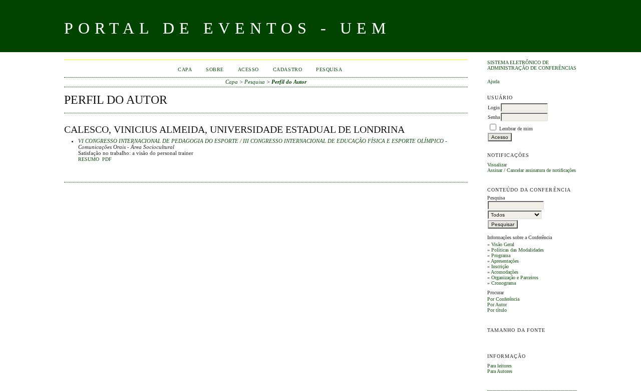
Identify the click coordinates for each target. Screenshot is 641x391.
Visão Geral (502, 244)
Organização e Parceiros (514, 277)
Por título (497, 310)
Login (494, 107)
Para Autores (499, 371)
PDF (107, 159)
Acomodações (504, 272)
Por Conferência (503, 299)
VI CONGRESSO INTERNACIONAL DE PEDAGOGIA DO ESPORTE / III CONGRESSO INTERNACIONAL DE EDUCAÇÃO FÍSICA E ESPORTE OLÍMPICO (261, 141)
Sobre (215, 69)
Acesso (248, 69)
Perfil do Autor (288, 82)
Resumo (88, 159)
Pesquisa (329, 69)
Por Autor (497, 304)
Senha (494, 117)
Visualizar (497, 164)
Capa (185, 69)
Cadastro (287, 69)
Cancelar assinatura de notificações (541, 170)
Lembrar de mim (516, 128)
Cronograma (503, 283)
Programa (500, 255)
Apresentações (505, 261)
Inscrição (500, 266)
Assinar (494, 170)
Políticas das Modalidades (517, 250)
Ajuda (493, 81)
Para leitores (499, 365)
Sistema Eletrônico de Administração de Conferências (531, 65)
